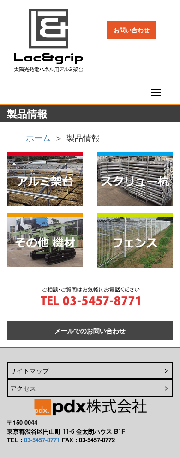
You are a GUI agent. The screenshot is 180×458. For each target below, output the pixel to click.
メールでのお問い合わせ (90, 330)
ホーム (38, 137)
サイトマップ (29, 370)
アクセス (23, 388)
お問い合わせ (132, 29)
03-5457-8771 (42, 439)
